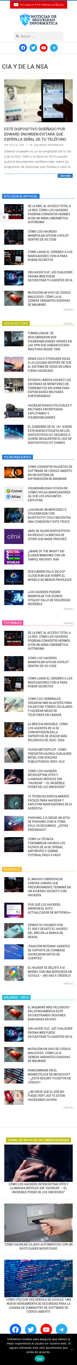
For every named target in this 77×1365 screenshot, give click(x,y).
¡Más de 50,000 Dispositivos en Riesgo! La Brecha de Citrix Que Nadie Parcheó (49, 535)
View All (69, 309)
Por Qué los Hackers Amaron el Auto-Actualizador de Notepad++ (49, 908)
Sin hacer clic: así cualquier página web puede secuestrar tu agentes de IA (50, 276)
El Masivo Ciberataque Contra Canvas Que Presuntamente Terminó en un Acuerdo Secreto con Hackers (49, 887)
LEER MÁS (65, 175)
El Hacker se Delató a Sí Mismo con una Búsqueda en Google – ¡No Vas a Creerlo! (50, 971)
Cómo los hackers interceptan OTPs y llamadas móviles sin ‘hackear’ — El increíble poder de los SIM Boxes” (46, 779)
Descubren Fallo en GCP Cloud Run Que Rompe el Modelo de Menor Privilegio (50, 575)
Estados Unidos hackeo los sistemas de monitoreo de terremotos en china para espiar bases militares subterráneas (49, 388)
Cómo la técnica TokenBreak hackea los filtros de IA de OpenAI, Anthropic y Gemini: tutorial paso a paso (46, 847)
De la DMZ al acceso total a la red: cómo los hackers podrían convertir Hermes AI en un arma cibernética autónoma (49, 214)
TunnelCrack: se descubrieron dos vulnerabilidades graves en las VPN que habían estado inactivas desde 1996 (50, 341)
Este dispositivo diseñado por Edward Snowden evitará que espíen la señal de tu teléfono (35, 134)
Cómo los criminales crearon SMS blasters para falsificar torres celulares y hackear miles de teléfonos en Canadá (50, 707)
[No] (72, 1349)
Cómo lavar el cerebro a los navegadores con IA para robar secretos (50, 256)
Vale (40, 1358)
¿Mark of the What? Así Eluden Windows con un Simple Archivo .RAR (46, 555)
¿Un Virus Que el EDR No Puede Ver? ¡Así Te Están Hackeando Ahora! (46, 1095)
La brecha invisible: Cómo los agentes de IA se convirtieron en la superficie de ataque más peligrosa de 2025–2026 (48, 732)
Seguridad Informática (48, 144)
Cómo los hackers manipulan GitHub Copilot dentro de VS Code (48, 235)
